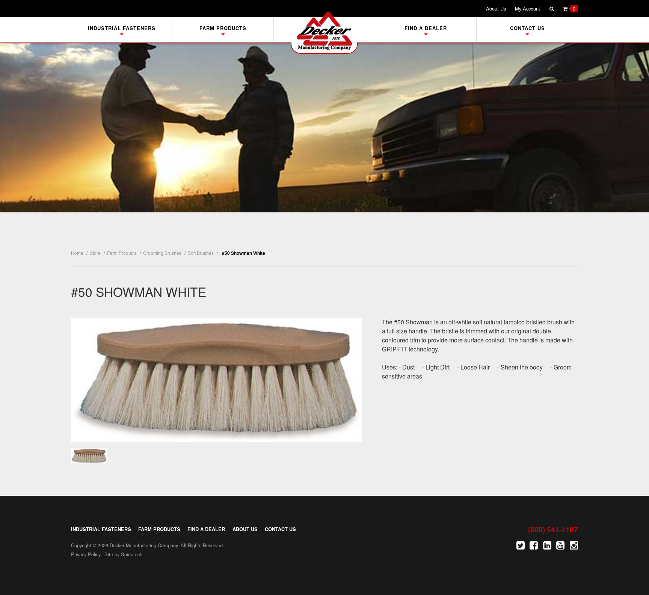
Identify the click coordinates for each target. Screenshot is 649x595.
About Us (496, 8)
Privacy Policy (86, 554)
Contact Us (527, 28)
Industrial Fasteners (121, 28)
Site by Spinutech (123, 554)
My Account (527, 8)
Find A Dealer (425, 28)
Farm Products (222, 28)
